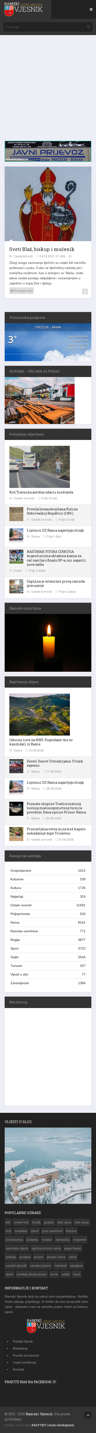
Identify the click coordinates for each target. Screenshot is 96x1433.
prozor (39, 1256)
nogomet (79, 1239)
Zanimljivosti (24, 255)
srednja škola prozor (32, 1273)
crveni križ (21, 1221)
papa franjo (72, 1247)
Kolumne (48, 878)
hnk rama (82, 1221)
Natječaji (48, 895)
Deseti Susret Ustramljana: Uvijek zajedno (55, 762)
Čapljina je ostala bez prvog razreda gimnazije (56, 582)
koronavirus (14, 1239)
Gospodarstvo (48, 869)
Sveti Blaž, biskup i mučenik (42, 248)
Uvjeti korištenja (24, 1361)
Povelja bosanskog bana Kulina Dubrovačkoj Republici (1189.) (52, 510)
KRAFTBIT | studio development (52, 1424)
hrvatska (21, 1230)
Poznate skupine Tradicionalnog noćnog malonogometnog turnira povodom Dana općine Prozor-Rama (56, 807)
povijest (25, 1256)
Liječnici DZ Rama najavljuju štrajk (55, 529)
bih (8, 1221)
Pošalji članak (23, 1340)
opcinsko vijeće (17, 1247)
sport (9, 1273)
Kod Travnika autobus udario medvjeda (41, 491)
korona (71, 1230)
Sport (48, 947)
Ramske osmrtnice (48, 930)
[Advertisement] (48, 90)
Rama (35, 535)
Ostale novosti (24, 497)
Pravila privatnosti (26, 1354)
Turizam (48, 965)
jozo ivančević (52, 1230)
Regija (48, 939)
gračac (49, 1221)
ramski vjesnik (16, 1264)
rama (72, 1256)
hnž (8, 1230)
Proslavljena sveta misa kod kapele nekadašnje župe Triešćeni (56, 830)
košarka (32, 1239)
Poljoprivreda (48, 913)
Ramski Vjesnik (39, 1413)
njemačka (62, 1239)
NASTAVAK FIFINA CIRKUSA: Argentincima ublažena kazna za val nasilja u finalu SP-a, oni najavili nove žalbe (56, 557)
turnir (54, 1273)
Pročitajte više (22, 290)
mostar (47, 1239)
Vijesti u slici (48, 973)
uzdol (65, 1273)
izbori (35, 1230)
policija (11, 1256)
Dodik (36, 1221)
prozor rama (56, 1256)
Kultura (48, 887)
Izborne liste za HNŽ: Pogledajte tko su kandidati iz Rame (40, 741)
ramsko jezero (40, 1264)
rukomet (61, 1264)
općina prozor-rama (46, 1247)
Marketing (20, 1347)
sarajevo (76, 1264)
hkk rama (64, 1221)
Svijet (18, 569)
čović (76, 1273)
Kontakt (18, 1368)
